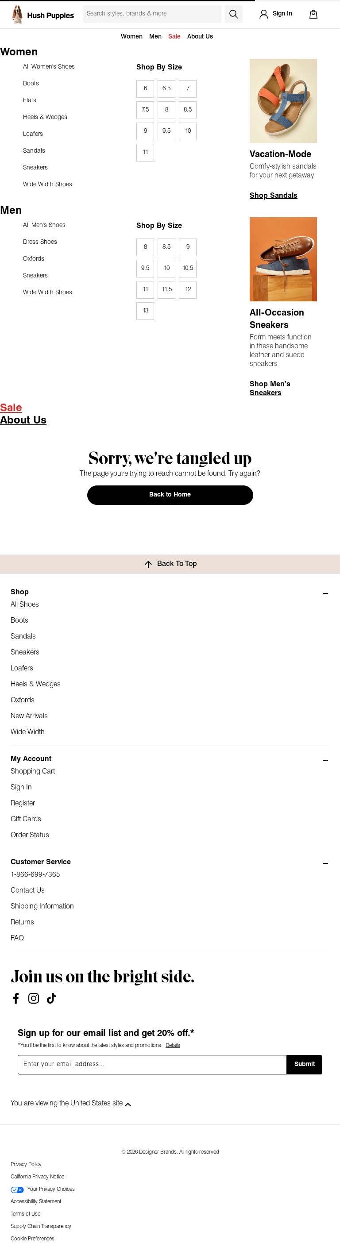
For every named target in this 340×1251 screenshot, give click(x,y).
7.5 (145, 110)
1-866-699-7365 (35, 874)
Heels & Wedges (45, 117)
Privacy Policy (26, 1164)
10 (188, 131)
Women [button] (132, 37)
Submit (304, 1064)
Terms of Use (25, 1214)
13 (145, 311)
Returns (22, 922)
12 (188, 289)
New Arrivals (29, 716)
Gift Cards (26, 819)
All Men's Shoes (44, 225)
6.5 (166, 88)
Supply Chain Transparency (41, 1226)
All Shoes (25, 604)
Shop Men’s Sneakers (270, 389)
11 (145, 152)
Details (173, 1045)
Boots (31, 84)
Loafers (33, 134)
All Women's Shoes (49, 67)
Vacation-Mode (280, 154)
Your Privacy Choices (51, 1189)
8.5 (188, 110)
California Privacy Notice (37, 1177)
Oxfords (33, 259)
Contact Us (28, 890)
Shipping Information (42, 906)
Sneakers (35, 168)
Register (23, 803)
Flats (29, 100)
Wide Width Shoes (47, 184)
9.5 (166, 131)
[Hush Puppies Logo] (42, 14)
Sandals (34, 151)
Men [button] (155, 37)
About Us (200, 37)
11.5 (167, 289)
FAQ (17, 938)
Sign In (21, 787)
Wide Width (28, 732)
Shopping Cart (33, 771)
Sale (174, 37)
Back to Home (170, 495)
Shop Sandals (274, 196)
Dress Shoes (40, 242)
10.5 (187, 268)
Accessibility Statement (36, 1202)
